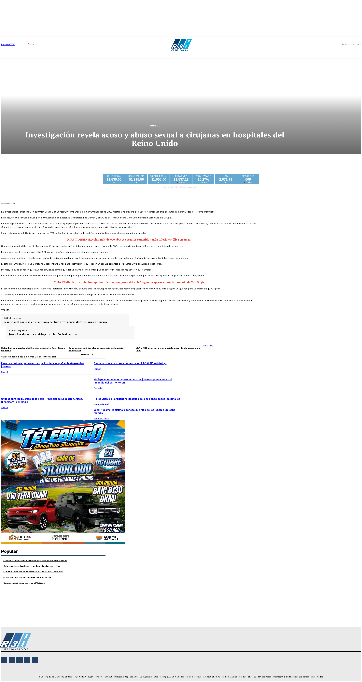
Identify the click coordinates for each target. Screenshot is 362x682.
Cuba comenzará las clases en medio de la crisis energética (31, 566)
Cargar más (207, 345)
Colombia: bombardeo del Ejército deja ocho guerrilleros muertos (35, 560)
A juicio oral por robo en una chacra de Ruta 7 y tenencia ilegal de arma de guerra (55, 322)
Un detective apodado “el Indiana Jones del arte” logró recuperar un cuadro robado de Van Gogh (140, 282)
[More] (229, 366)
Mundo (155, 125)
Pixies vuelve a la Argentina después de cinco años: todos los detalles (137, 398)
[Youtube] (35, 660)
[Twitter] (199, 366)
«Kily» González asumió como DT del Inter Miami (28, 356)
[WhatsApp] (219, 366)
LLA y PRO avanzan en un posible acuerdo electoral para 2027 (33, 571)
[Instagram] (12, 660)
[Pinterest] (209, 366)
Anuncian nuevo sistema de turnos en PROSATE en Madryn (130, 363)
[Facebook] (188, 366)
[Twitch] (19, 660)
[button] (26, 44)
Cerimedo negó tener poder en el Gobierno (24, 582)
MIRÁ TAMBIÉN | (78, 239)
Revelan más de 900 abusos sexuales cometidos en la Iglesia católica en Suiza (140, 239)
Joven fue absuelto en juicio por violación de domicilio (43, 334)
